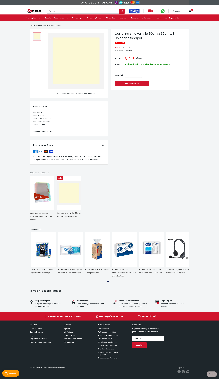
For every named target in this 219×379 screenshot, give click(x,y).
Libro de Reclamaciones (107, 345)
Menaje (123, 18)
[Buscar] (122, 11)
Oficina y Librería (32, 18)
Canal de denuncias (106, 349)
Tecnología (77, 18)
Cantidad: (119, 75)
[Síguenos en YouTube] (187, 371)
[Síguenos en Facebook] (179, 371)
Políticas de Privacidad (107, 332)
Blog (31, 335)
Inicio (31, 25)
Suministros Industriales (141, 18)
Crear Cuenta (69, 335)
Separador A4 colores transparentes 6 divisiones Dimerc (41, 216)
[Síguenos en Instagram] (183, 371)
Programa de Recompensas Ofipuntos (109, 353)
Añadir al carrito (132, 83)
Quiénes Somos (36, 328)
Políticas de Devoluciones (108, 335)
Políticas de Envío (105, 339)
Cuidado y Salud (94, 18)
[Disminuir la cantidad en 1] (127, 75)
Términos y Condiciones (107, 342)
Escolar (48, 18)
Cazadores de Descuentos (108, 358)
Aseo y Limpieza (61, 18)
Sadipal (117, 47)
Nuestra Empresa (36, 332)
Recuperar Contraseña (73, 339)
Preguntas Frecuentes (38, 339)
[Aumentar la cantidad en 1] (139, 75)
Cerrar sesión (69, 342)
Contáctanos (103, 328)
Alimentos (110, 18)
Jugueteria (162, 18)
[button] (108, 281)
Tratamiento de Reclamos (40, 342)
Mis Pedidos (68, 332)
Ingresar (67, 328)
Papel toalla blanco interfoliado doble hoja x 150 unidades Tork (122, 272)
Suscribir (139, 345)
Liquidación (174, 18)
